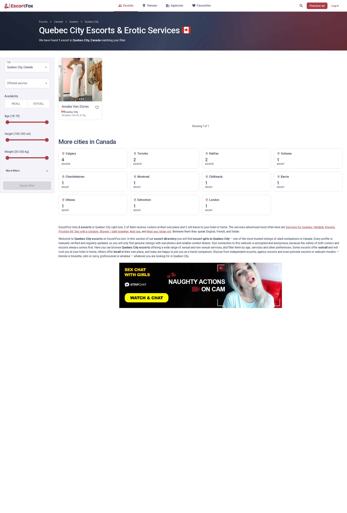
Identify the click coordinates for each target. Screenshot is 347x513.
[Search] (301, 5)
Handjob (318, 227)
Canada (58, 21)
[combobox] (24, 67)
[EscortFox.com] (18, 6)
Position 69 (66, 231)
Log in (335, 5)
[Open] (45, 67)
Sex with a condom (86, 231)
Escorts (128, 5)
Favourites (204, 5)
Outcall (38, 103)
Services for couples (299, 227)
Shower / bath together (114, 231)
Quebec (73, 21)
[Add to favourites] (97, 107)
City (9, 62)
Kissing (330, 227)
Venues (152, 5)
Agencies (177, 5)
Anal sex (135, 231)
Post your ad (317, 5)
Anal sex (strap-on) (159, 231)
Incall (16, 103)
